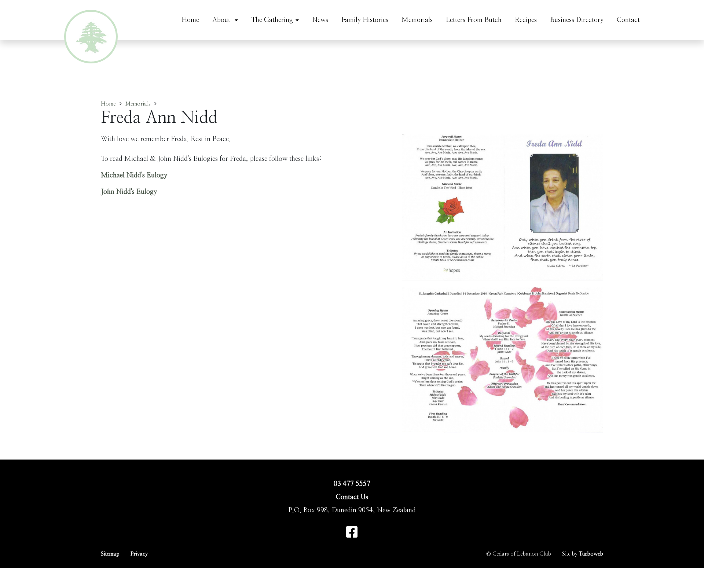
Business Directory (577, 20)
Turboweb (591, 554)
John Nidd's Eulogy (129, 192)
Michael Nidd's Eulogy (134, 175)
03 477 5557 (352, 484)
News (320, 20)
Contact (628, 20)
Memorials (417, 20)
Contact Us (352, 497)
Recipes (526, 20)
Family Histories (364, 20)
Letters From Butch (474, 20)
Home (190, 20)
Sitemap (110, 554)
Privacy (139, 554)
